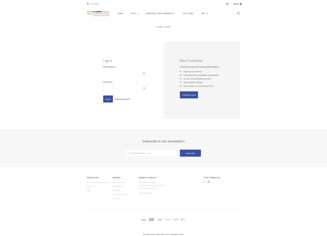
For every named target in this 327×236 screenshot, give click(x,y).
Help (203, 13)
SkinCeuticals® (119, 182)
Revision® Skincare (120, 194)
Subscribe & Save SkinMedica (160, 13)
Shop (133, 13)
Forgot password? (122, 99)
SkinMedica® (118, 186)
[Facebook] (204, 182)
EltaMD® (116, 190)
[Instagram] (209, 182)
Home (120, 13)
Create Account (189, 95)
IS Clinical (116, 198)
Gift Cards (188, 13)
